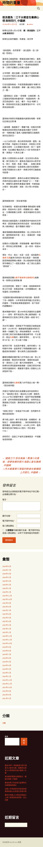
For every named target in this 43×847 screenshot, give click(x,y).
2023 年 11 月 (7, 684)
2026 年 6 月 (6, 574)
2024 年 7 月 (6, 654)
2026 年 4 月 (6, 581)
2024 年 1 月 (6, 676)
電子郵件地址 (8, 521)
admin (31, 24)
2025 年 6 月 (6, 614)
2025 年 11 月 (7, 596)
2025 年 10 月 (7, 599)
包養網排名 (30, 277)
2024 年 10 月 (7, 643)
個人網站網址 (8, 526)
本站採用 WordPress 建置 (11, 842)
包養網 (17, 382)
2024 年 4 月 (6, 665)
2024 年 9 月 (6, 647)
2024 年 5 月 (6, 662)
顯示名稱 (6, 516)
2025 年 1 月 (6, 632)
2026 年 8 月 (6, 566)
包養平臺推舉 (19, 277)
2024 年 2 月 (6, 673)
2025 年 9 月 (6, 603)
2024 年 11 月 (7, 640)
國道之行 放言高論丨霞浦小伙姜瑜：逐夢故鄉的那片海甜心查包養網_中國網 (21, 462)
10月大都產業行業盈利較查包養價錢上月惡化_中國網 (22, 470)
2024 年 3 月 (6, 669)
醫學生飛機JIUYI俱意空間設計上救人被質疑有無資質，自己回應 (16, 797)
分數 (4, 723)
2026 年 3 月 (6, 585)
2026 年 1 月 (6, 592)
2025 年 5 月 (6, 618)
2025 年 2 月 (6, 629)
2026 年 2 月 (6, 588)
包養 (12, 337)
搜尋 (6, 736)
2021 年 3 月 (6, 698)
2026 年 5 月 (6, 577)
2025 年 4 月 (6, 621)
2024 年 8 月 (6, 651)
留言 (4, 499)
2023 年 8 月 (6, 695)
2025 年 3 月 (6, 625)
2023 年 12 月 (7, 680)
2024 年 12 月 (7, 636)
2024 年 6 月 (6, 658)
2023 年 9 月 (6, 691)
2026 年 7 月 (6, 570)
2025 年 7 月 (6, 610)
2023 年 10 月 (7, 687)
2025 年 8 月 (6, 607)
